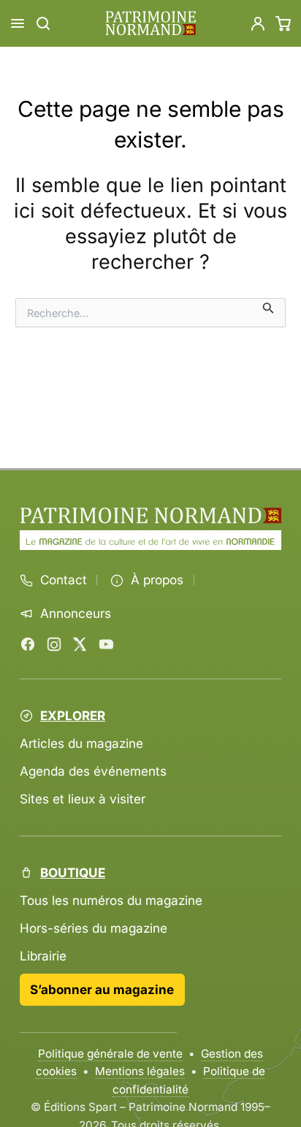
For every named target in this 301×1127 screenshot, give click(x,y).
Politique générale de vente (110, 1054)
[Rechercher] (43, 23)
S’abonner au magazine (102, 989)
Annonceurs (75, 613)
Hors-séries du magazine (93, 928)
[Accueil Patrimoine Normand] (150, 516)
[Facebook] (28, 644)
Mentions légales (140, 1071)
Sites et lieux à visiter (82, 798)
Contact (63, 580)
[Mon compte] (258, 23)
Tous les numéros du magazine (111, 900)
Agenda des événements (93, 771)
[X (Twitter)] (80, 644)
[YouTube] (106, 644)
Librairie (43, 955)
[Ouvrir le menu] (17, 23)
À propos (157, 580)
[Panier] (283, 23)
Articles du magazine (81, 743)
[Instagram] (54, 644)
